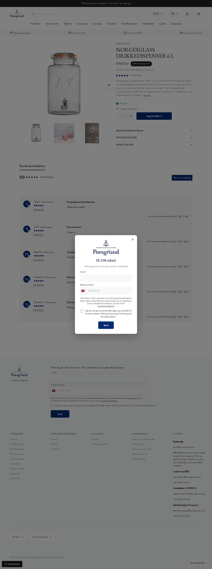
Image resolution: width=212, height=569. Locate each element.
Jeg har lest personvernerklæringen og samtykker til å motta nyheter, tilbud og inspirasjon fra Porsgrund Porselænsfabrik (108, 314)
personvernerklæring (106, 306)
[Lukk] (132, 239)
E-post (83, 272)
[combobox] (83, 290)
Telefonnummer (87, 285)
